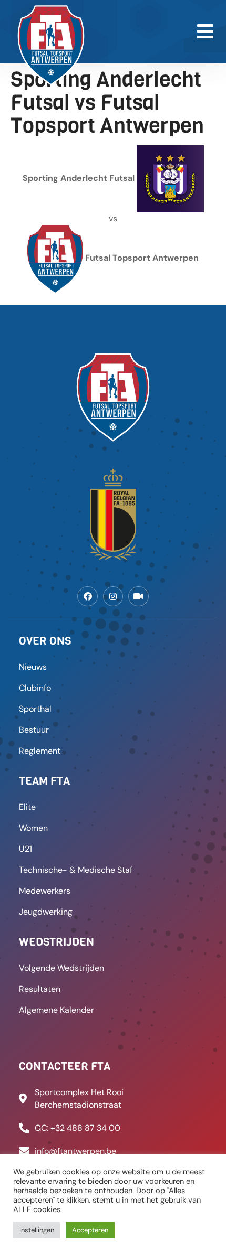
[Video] (138, 596)
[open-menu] (205, 32)
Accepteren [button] (90, 1230)
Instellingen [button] (36, 1230)
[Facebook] (87, 596)
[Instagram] (113, 596)
